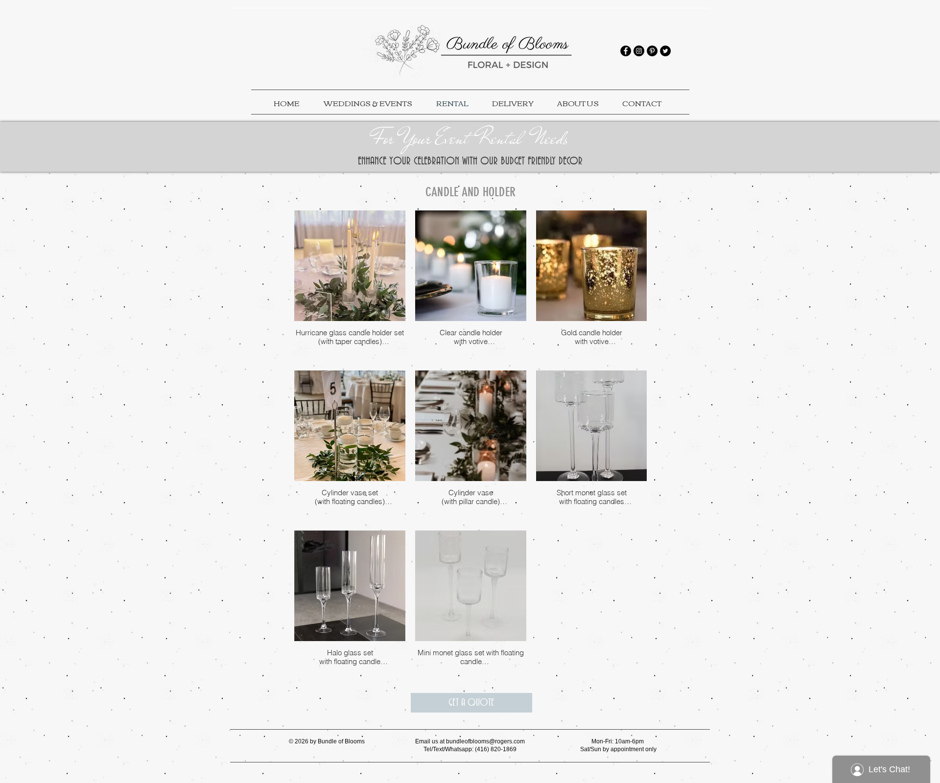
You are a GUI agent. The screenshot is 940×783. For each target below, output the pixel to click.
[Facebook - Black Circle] (625, 51)
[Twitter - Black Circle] (665, 51)
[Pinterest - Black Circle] (652, 51)
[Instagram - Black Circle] (639, 51)
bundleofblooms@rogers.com (485, 741)
